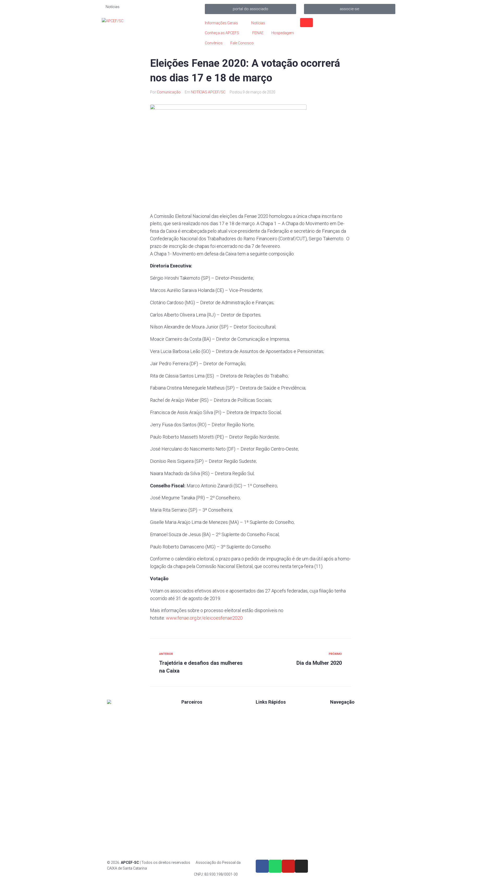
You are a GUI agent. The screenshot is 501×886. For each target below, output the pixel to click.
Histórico (263, 765)
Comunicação (169, 92)
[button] (250, 9)
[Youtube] (288, 866)
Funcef (187, 756)
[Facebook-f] (262, 866)
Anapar (187, 765)
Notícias (337, 747)
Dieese (186, 747)
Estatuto (263, 738)
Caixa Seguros (193, 711)
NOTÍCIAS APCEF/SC (208, 92)
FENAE (261, 720)
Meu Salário (191, 738)
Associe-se (339, 720)
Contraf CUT (191, 782)
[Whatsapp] (275, 866)
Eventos (336, 738)
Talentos (263, 729)
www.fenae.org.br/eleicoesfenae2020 (204, 618)
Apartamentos (342, 711)
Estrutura (337, 729)
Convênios (264, 711)
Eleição (262, 747)
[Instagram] (301, 866)
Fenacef (188, 773)
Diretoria (263, 756)
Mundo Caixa (192, 720)
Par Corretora (192, 729)
